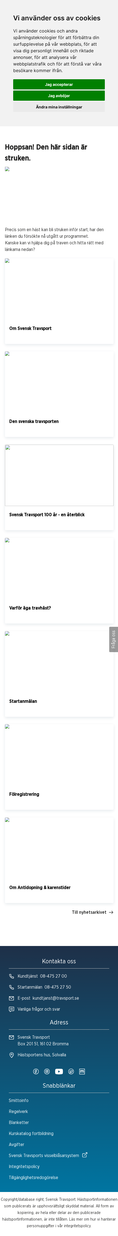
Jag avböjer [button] (59, 95)
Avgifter (16, 1144)
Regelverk (18, 1111)
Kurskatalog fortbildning (31, 1133)
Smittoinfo (19, 1100)
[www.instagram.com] (47, 1072)
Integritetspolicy (24, 1166)
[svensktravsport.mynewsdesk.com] (82, 1072)
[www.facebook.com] (36, 1072)
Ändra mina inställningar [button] (59, 107)
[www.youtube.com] (59, 1072)
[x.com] (71, 1072)
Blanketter (19, 1122)
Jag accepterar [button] (59, 84)
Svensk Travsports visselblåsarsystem (44, 1155)
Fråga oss (113, 639)
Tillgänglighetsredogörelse (33, 1177)
